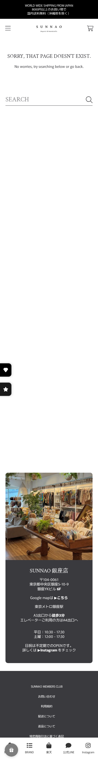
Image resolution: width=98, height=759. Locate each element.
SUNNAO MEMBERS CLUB (47, 686)
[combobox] (49, 100)
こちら (62, 597)
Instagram (49, 649)
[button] (8, 29)
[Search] (89, 99)
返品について (46, 726)
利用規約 (46, 706)
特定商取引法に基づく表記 (46, 736)
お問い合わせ (46, 696)
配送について (46, 716)
